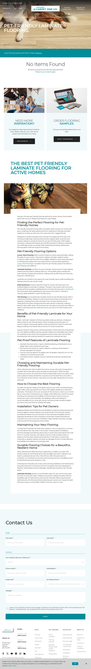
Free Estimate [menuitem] (39, 654)
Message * (9, 590)
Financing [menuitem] (38, 657)
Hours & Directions (67, 8)
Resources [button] (18, 8)
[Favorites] (65, 14)
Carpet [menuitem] (37, 644)
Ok (75, 663)
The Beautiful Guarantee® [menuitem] (67, 645)
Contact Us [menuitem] (80, 643)
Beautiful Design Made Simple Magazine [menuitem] (53, 647)
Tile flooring (40, 305)
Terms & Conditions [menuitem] (80, 647)
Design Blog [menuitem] (53, 654)
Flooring (17, 17)
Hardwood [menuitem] (38, 641)
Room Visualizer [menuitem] (52, 635)
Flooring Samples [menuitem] (51, 640)
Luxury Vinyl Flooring (24, 263)
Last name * (50, 538)
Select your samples (65, 139)
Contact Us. (38, 53)
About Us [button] (6, 13)
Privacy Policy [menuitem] (81, 651)
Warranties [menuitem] (66, 649)
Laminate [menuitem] (38, 648)
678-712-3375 (17, 3)
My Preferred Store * (53, 579)
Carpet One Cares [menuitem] (80, 639)
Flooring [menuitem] (37, 634)
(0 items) (69, 14)
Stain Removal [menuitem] (67, 634)
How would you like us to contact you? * (18, 557)
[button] (62, 14)
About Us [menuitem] (80, 634)
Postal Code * (10, 579)
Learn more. (12, 666)
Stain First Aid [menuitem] (67, 638)
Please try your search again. (45, 72)
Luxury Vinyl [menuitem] (39, 638)
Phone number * (11, 568)
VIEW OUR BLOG (22, 141)
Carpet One (7, 17)
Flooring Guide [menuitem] (67, 641)
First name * (9, 538)
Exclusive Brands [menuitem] (66, 657)
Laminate (25, 17)
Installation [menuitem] (66, 653)
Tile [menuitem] (36, 651)
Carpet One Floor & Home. (15, 657)
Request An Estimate (80, 8)
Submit (45, 616)
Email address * (51, 568)
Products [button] (6, 8)
